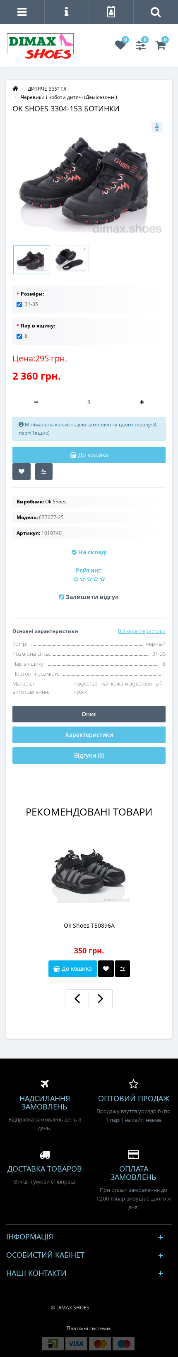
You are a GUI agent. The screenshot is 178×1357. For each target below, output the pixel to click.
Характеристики (89, 735)
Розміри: (32, 293)
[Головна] (15, 88)
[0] (120, 47)
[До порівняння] (122, 968)
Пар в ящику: (38, 325)
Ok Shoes (56, 501)
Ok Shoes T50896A (89, 925)
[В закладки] (21, 471)
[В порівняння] (44, 471)
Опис (89, 714)
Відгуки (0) (89, 755)
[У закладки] (106, 968)
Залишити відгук (92, 597)
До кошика (76, 968)
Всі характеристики (142, 631)
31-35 (31, 304)
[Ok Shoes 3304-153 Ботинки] (89, 178)
